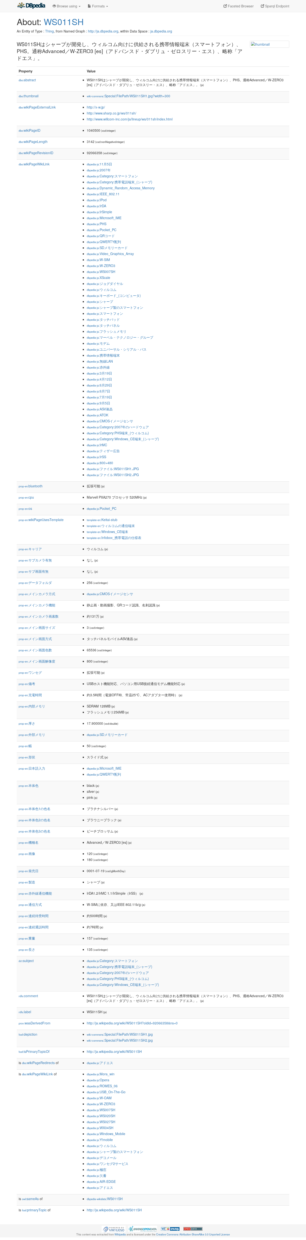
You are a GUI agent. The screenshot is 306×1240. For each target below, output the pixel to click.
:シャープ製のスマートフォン (115, 307)
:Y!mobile (100, 1139)
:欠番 (96, 1175)
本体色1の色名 (34, 808)
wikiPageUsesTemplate (41, 519)
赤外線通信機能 (35, 893)
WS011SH (64, 21)
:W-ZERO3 (101, 265)
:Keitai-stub (102, 519)
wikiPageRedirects (38, 1062)
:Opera (98, 1079)
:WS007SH (101, 271)
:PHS (96, 223)
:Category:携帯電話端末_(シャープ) (119, 181)
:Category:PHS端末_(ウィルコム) (118, 432)
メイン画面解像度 (37, 661)
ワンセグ (30, 672)
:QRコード (101, 235)
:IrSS (96, 456)
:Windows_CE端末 (107, 531)
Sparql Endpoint (276, 6)
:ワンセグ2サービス (107, 1163)
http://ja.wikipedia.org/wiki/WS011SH (114, 1051)
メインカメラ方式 (37, 593)
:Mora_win (101, 1073)
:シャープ (100, 301)
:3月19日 (99, 373)
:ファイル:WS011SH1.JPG (113, 468)
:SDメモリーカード (107, 247)
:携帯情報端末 (103, 355)
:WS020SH (101, 1115)
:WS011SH (105, 1198)
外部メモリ (32, 734)
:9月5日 (98, 403)
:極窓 (96, 1169)
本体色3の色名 (34, 831)
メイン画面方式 (35, 638)
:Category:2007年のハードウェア (118, 426)
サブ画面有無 (34, 571)
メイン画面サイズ (37, 627)
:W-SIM (98, 259)
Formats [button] (98, 6)
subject (26, 960)
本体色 (28, 785)
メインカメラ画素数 (39, 616)
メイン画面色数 (35, 649)
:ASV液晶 (100, 409)
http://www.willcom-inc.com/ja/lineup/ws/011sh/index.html (130, 119)
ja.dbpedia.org (161, 31)
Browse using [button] (67, 6)
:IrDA (96, 205)
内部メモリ (32, 706)
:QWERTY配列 (104, 241)
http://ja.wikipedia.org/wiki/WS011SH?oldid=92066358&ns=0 (132, 1023)
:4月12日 (99, 379)
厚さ (27, 723)
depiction (28, 1034)
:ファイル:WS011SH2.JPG (113, 474)
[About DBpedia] (31, 6)
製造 (27, 882)
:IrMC (97, 444)
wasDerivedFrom (34, 1023)
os (25, 508)
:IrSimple (99, 211)
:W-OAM (99, 1097)
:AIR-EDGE (101, 1181)
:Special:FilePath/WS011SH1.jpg (120, 1034)
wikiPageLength (33, 141)
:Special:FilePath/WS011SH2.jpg (120, 1040)
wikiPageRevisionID (36, 152)
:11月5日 (99, 164)
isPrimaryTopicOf (34, 1051)
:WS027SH (101, 1121)
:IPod (97, 199)
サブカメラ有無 (35, 560)
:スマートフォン (105, 313)
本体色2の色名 (34, 819)
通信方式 (30, 904)
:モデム (98, 343)
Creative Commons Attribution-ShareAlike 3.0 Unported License (193, 1234)
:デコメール (101, 1157)
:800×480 (100, 462)
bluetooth (31, 486)
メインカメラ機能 (37, 605)
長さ (27, 949)
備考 (27, 683)
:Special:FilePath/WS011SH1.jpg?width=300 (128, 95)
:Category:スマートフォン (112, 176)
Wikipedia (120, 1234)
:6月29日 (99, 385)
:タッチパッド (103, 319)
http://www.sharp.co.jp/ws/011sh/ (111, 113)
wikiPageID (29, 130)
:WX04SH (100, 1127)
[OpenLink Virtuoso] (114, 1228)
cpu (26, 497)
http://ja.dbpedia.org (103, 31)
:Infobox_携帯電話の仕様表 (114, 537)
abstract (27, 79)
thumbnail (28, 95)
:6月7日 (98, 391)
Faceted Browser (240, 6)
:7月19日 (99, 397)
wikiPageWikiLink (34, 164)
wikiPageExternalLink (37, 107)
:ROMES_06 (102, 1085)
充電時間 (30, 694)
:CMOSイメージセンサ (110, 421)
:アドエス (100, 1062)
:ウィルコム (101, 289)
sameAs (30, 1198)
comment (28, 995)
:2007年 (99, 170)
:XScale (98, 277)
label (25, 1011)
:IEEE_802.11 (103, 193)
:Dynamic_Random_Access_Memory (121, 187)
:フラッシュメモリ (106, 331)
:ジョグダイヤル (105, 283)
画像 (27, 853)
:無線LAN (100, 361)
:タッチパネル (103, 325)
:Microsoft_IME (104, 217)
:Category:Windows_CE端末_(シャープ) (123, 438)
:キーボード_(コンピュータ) (114, 295)
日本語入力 (32, 768)
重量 (27, 938)
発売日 (28, 870)
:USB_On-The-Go (106, 1091)
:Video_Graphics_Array (110, 253)
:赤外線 (98, 367)
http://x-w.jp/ (96, 107)
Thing (49, 31)
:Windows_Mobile (106, 1133)
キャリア (30, 548)
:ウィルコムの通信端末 (111, 525)
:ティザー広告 (103, 450)
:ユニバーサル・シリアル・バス (117, 349)
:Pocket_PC (101, 229)
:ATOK (97, 415)
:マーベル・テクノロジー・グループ (120, 337)
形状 (27, 757)
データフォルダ (35, 582)
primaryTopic (34, 1209)
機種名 (28, 842)
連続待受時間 (34, 915)
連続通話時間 (34, 927)
